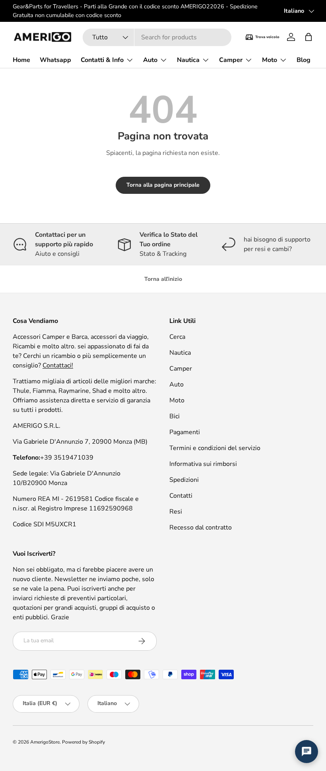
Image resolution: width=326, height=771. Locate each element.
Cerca (177, 336)
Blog (303, 60)
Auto (176, 384)
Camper (180, 368)
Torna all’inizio (163, 279)
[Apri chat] (306, 751)
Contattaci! (58, 365)
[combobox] (157, 37)
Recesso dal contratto (200, 527)
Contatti (180, 495)
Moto (176, 400)
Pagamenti (184, 432)
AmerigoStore (45, 742)
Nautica (180, 352)
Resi (175, 511)
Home (21, 60)
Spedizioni (184, 479)
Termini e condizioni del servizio (214, 448)
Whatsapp (55, 60)
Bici (174, 416)
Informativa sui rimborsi (203, 464)
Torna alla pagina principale (163, 185)
